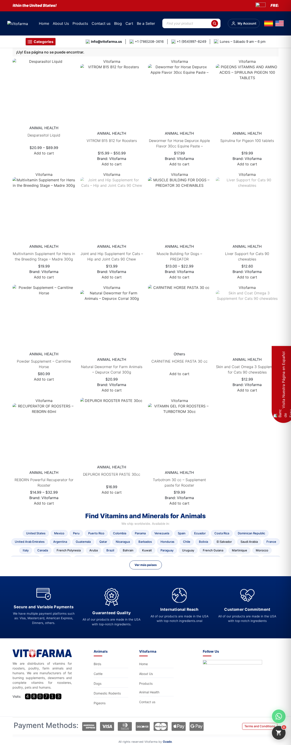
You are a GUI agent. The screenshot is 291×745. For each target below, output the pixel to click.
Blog (118, 23)
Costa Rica (221, 533)
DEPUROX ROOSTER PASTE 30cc (111, 474)
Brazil (110, 550)
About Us (61, 23)
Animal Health (149, 692)
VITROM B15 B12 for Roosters (112, 140)
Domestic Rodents (107, 693)
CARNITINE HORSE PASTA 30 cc (179, 361)
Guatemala (83, 541)
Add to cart (44, 153)
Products (80, 23)
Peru (76, 533)
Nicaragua (123, 541)
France (271, 541)
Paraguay (167, 550)
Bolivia (203, 541)
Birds (97, 664)
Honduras (167, 541)
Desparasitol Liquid (44, 135)
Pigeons (99, 703)
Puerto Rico (96, 533)
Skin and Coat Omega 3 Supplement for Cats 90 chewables (247, 369)
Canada (42, 550)
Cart (129, 23)
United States (35, 533)
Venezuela (161, 533)
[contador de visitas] (43, 696)
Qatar (103, 541)
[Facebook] (233, 672)
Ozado (167, 741)
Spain (182, 533)
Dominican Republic (251, 533)
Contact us (101, 23)
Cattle (98, 674)
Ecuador (200, 533)
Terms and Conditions (259, 726)
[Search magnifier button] (214, 23)
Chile (186, 541)
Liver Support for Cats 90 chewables (247, 256)
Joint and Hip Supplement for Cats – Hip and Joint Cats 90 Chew (111, 256)
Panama (140, 533)
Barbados (145, 541)
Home (44, 23)
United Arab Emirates (30, 541)
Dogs (97, 683)
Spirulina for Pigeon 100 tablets (247, 140)
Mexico (59, 533)
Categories (43, 41)
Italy (26, 550)
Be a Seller (146, 23)
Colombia (119, 533)
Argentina (60, 541)
